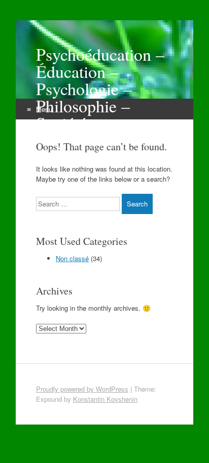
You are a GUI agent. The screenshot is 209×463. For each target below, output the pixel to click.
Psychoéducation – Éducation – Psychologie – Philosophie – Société (100, 89)
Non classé (72, 258)
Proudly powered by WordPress (82, 389)
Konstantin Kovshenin (105, 399)
